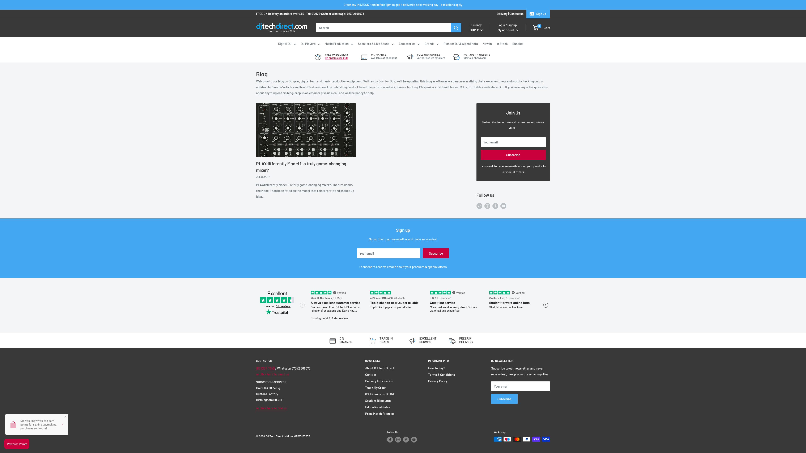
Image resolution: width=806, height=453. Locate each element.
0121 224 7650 (265, 368)
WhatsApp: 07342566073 (348, 14)
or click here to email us (272, 374)
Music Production (337, 44)
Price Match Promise (379, 413)
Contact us (516, 14)
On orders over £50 (336, 58)
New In (487, 44)
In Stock (502, 44)
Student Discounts (378, 400)
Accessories (407, 44)
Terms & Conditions (441, 374)
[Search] (456, 27)
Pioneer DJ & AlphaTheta (461, 44)
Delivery (502, 14)
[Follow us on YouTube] (503, 205)
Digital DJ (285, 44)
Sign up (541, 14)
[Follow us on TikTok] (479, 205)
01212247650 (319, 14)
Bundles (517, 44)
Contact (370, 374)
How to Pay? (436, 368)
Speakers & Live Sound (373, 44)
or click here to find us (271, 408)
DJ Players (308, 44)
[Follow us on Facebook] (495, 205)
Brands (429, 44)
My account (506, 30)
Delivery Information (379, 381)
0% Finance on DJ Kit (379, 394)
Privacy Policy (437, 381)
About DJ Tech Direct (379, 368)
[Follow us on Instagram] (487, 205)
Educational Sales (377, 407)
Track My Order (375, 387)
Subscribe (513, 155)
